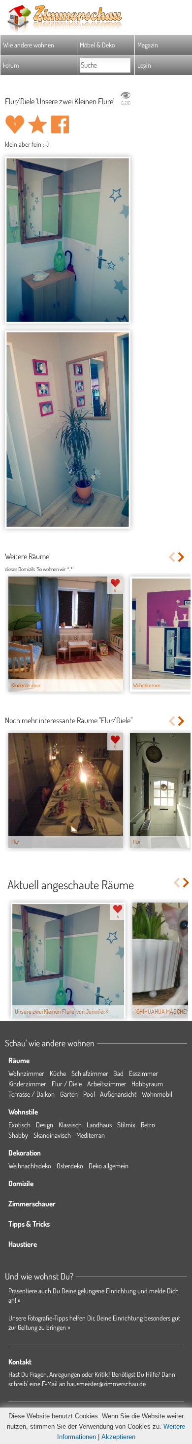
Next (182, 557)
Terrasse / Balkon (31, 1094)
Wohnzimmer (26, 1073)
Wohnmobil (157, 1094)
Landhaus (99, 1124)
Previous (171, 557)
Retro (148, 1124)
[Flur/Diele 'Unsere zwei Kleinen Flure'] (67, 240)
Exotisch (19, 1124)
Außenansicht (118, 1094)
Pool (89, 1094)
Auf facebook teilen (60, 124)
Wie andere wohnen (28, 45)
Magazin (147, 45)
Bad (118, 1073)
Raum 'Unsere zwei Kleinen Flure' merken (37, 124)
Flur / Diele (67, 1083)
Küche (58, 1073)
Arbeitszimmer (107, 1083)
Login (144, 65)
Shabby (18, 1135)
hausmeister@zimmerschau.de (106, 1383)
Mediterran (90, 1135)
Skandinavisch (52, 1135)
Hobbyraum (147, 1083)
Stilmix (126, 1124)
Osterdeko (70, 1165)
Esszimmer (143, 1073)
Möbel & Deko (97, 45)
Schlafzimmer (89, 1073)
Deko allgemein (108, 1165)
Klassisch (70, 1124)
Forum (11, 65)
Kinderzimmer (27, 1083)
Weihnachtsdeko (29, 1165)
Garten (69, 1094)
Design (44, 1124)
